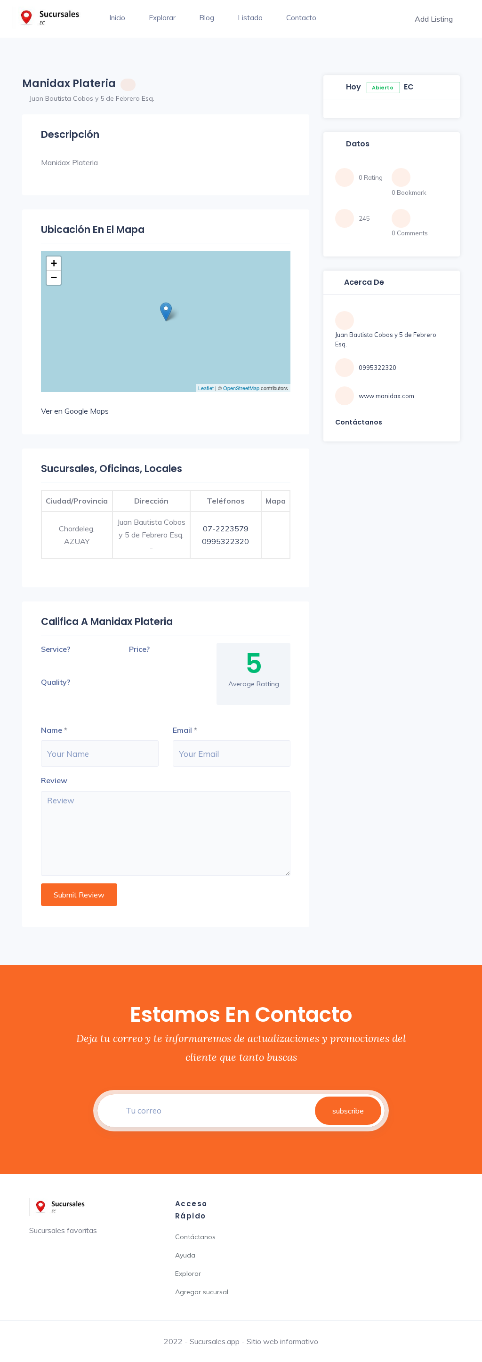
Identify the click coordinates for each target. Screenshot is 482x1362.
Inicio (117, 17)
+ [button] (54, 263)
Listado (250, 17)
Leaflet (206, 388)
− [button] (54, 277)
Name (51, 730)
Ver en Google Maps (75, 411)
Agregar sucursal (201, 1292)
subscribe (348, 1110)
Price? (139, 649)
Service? (55, 649)
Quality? (55, 682)
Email (182, 730)
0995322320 (225, 541)
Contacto (301, 17)
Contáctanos (195, 1237)
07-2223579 (226, 528)
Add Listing (434, 19)
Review (54, 780)
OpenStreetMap (241, 388)
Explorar (162, 17)
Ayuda (185, 1255)
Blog (206, 17)
